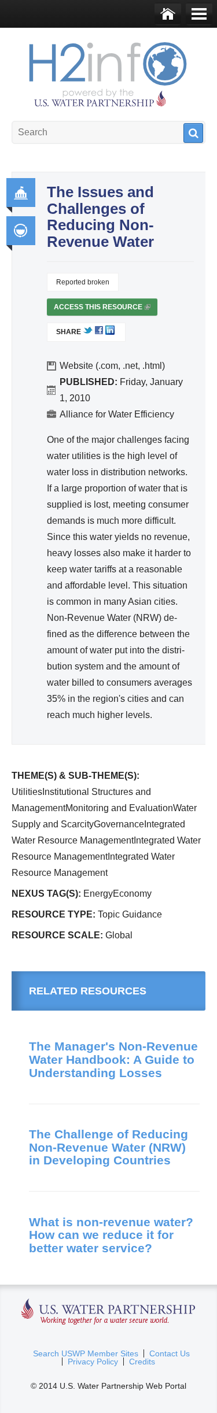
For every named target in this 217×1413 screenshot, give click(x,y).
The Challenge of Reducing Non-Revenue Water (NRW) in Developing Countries (108, 1147)
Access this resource (101, 309)
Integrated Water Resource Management (20, 230)
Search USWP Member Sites (85, 1353)
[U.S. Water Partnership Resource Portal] (109, 71)
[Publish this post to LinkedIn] (110, 332)
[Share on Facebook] (99, 332)
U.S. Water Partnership (108, 1312)
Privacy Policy (93, 1361)
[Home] (168, 13)
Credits (142, 1361)
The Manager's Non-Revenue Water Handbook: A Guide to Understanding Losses (113, 1059)
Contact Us (169, 1353)
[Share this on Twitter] (88, 332)
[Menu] (199, 13)
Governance (20, 192)
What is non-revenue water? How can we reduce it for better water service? (111, 1235)
